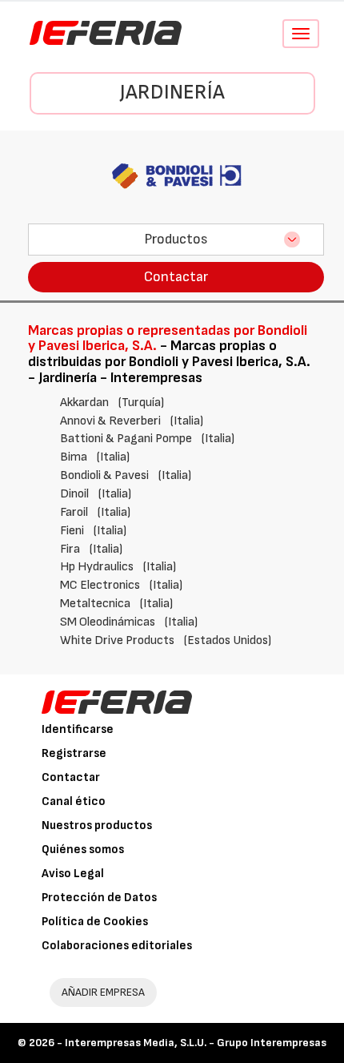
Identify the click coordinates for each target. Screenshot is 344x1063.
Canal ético (74, 801)
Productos (176, 239)
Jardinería (172, 92)
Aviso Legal (73, 873)
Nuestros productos (97, 825)
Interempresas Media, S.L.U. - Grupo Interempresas (195, 1042)
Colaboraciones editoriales (117, 945)
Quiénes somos (83, 849)
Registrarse (74, 753)
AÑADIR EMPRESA (103, 992)
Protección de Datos (99, 897)
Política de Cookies (95, 921)
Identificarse (78, 729)
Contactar (176, 276)
